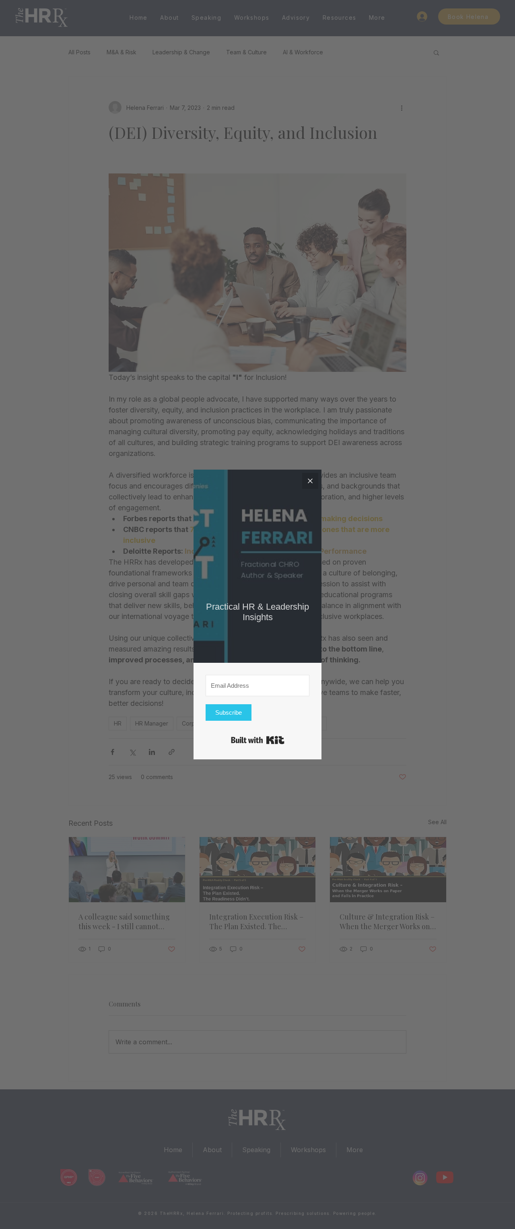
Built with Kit (257, 740)
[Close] (310, 481)
